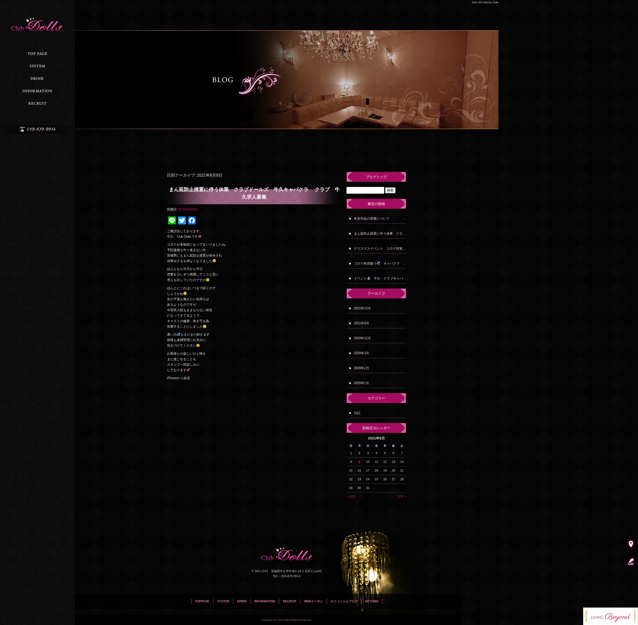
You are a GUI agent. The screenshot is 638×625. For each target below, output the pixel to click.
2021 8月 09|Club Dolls (485, 2)
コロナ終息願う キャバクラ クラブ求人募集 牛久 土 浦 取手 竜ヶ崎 (380, 263)
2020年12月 (362, 338)
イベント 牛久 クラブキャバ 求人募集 (380, 278)
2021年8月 (361, 323)
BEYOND (371, 601)
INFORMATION (37, 91)
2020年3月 (361, 353)
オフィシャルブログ (344, 601)
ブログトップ (376, 177)
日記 (357, 413)
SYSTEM (37, 66)
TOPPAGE (37, 53)
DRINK (37, 78)
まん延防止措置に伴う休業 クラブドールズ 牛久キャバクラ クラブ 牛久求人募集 (254, 193)
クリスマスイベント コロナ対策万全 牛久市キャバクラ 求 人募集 (380, 248)
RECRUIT (37, 103)
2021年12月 (362, 308)
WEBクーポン (313, 601)
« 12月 (351, 496)
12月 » (401, 496)
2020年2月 (361, 368)
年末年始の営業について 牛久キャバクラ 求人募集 (380, 218)
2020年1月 (361, 383)
